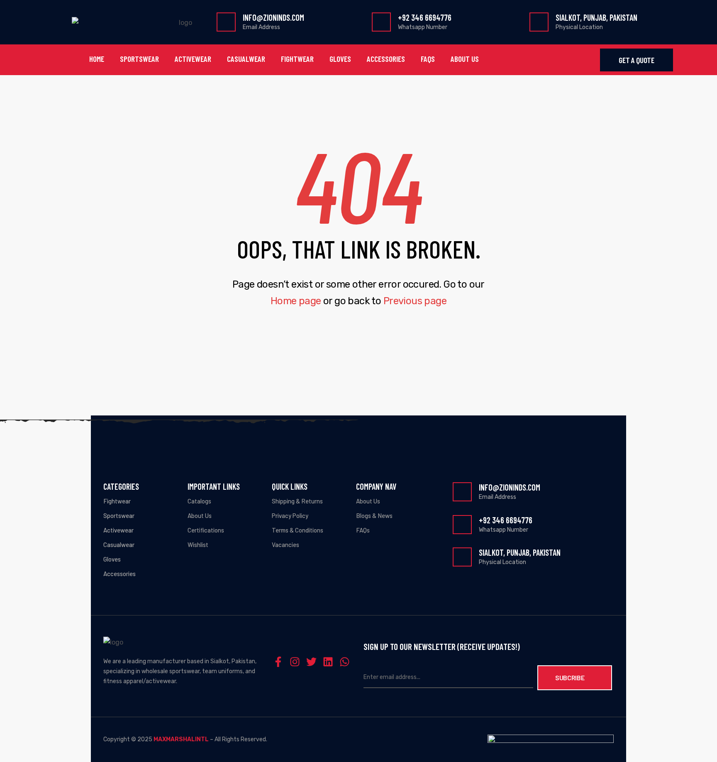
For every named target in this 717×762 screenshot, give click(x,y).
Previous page (414, 301)
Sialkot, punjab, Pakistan (596, 17)
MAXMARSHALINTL (181, 739)
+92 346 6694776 (424, 17)
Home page (296, 301)
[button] (636, 60)
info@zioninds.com (273, 17)
